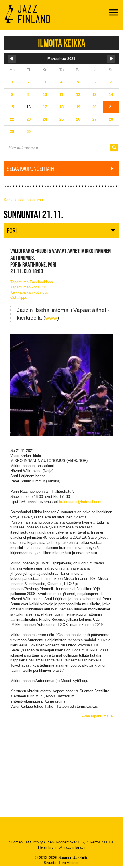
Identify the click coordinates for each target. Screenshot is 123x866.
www (51, 318)
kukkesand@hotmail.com (80, 502)
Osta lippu (18, 297)
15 (12, 107)
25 (61, 119)
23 (29, 119)
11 (61, 95)
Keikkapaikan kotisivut (29, 292)
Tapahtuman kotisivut (28, 287)
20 (94, 107)
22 (12, 119)
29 (12, 131)
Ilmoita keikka (61, 43)
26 (78, 119)
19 (78, 107)
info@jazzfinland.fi (70, 847)
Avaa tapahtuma (94, 716)
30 (29, 131)
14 (111, 95)
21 (111, 107)
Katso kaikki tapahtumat (24, 200)
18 (61, 107)
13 (94, 95)
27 (94, 119)
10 (45, 95)
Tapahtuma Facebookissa (31, 282)
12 (78, 95)
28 (111, 119)
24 (45, 119)
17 (45, 107)
